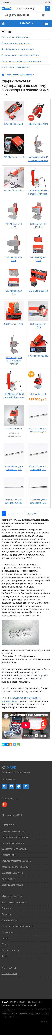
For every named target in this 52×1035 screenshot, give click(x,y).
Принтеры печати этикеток (15, 837)
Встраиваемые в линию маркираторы (20, 55)
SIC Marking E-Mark (13, 124)
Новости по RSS (13, 815)
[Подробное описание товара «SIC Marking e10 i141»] (14, 278)
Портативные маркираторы (15, 37)
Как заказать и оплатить (13, 902)
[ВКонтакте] (7, 744)
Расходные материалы (13, 831)
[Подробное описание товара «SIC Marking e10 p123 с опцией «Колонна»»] (14, 344)
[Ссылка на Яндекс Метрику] (44, 1021)
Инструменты (8, 879)
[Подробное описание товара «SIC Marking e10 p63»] (38, 343)
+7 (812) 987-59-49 (17, 15)
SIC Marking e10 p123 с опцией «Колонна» (14, 360)
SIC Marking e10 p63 (38, 356)
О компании (7, 932)
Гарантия (6, 914)
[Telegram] (14, 744)
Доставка (6, 908)
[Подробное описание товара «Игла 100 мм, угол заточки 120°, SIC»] (38, 415)
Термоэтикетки (9, 855)
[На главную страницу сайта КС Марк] (3, 23)
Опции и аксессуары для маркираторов (21, 61)
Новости (6, 938)
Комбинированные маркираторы (18, 49)
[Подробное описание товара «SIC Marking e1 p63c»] (14, 177)
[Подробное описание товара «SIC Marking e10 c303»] (14, 244)
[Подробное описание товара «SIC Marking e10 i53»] (38, 278)
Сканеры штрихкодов (12, 885)
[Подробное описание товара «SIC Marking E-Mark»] (14, 111)
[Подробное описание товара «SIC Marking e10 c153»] (14, 211)
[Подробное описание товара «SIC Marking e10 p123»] (38, 311)
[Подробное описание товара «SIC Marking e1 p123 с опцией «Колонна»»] (38, 144)
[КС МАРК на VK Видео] (4, 786)
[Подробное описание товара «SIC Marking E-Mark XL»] (38, 111)
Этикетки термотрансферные (16, 861)
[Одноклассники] (10, 744)
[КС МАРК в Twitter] (26, 786)
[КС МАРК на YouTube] (11, 786)
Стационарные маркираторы (16, 43)
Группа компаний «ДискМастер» (25, 1002)
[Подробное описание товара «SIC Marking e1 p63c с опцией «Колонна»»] (38, 177)
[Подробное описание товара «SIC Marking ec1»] (38, 381)
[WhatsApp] (18, 744)
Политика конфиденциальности (17, 926)
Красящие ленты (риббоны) (15, 867)
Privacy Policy (39, 1009)
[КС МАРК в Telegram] (18, 786)
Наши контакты (9, 973)
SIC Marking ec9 (14, 428)
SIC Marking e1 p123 (14, 157)
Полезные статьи (10, 950)
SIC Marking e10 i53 (38, 291)
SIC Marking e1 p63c (14, 191)
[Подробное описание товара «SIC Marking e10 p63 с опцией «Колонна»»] (14, 381)
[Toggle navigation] (46, 23)
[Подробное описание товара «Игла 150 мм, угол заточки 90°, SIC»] (38, 453)
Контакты (7, 2)
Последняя (31, 513)
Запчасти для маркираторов (16, 67)
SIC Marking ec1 (38, 394)
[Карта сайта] (35, 1005)
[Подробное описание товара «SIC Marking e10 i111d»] (38, 244)
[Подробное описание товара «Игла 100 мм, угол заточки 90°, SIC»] (14, 453)
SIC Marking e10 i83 (13, 324)
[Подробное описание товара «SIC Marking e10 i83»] (14, 311)
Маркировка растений (12, 873)
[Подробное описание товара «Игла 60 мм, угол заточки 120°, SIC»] (14, 487)
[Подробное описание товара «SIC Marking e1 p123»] (14, 144)
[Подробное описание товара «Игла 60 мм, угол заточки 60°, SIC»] (38, 487)
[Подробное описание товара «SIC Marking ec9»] (14, 415)
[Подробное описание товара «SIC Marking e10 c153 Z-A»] (38, 211)
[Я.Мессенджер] (3, 744)
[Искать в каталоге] (47, 8)
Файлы (5, 956)
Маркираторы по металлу (14, 849)
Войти (47, 2)
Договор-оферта (10, 920)
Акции (5, 944)
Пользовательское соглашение (17, 1005)
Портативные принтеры (13, 843)
